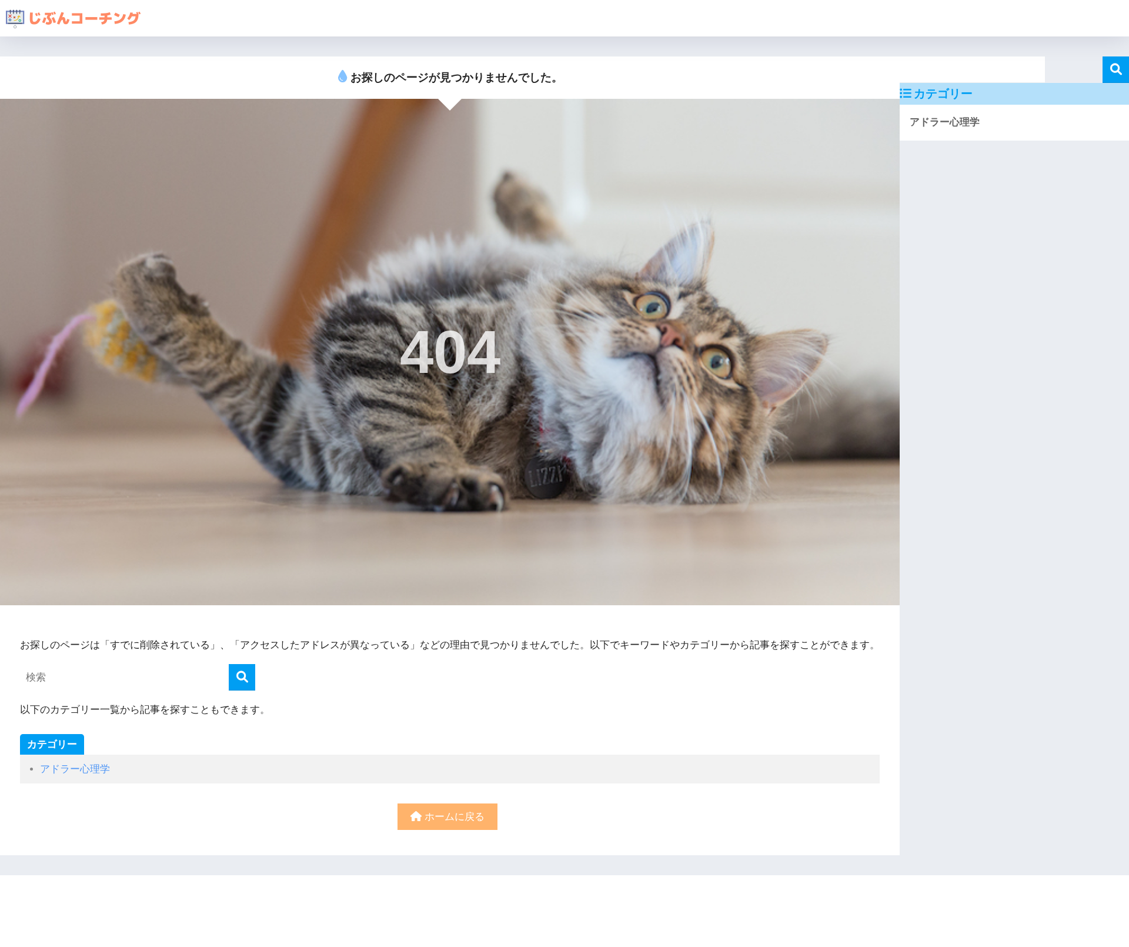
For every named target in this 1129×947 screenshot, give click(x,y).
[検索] (242, 677)
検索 (1116, 69)
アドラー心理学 (75, 769)
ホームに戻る (453, 816)
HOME (571, 897)
